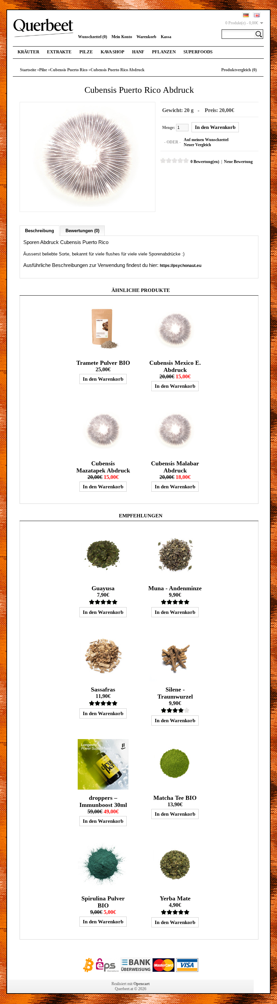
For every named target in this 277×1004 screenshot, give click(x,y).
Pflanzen (164, 51)
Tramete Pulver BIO (103, 362)
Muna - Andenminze (175, 588)
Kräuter (28, 51)
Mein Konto (121, 36)
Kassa (166, 36)
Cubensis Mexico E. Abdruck (175, 366)
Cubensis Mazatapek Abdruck (103, 467)
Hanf (138, 51)
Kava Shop (112, 51)
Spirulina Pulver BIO (103, 902)
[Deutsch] (246, 15)
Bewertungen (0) (82, 230)
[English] (257, 15)
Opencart (141, 983)
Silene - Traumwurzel (175, 693)
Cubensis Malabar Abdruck (175, 467)
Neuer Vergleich (197, 144)
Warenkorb (146, 36)
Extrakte (59, 51)
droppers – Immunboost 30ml (103, 801)
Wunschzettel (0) (92, 36)
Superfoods (197, 51)
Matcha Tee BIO (175, 797)
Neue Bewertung (238, 161)
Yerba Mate (175, 898)
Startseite (28, 69)
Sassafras (103, 689)
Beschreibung (39, 230)
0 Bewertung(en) (205, 161)
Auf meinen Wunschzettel (206, 139)
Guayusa (103, 588)
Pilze (86, 51)
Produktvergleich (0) (239, 69)
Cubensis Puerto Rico (68, 69)
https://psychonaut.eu (180, 265)
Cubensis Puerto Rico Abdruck (118, 69)
